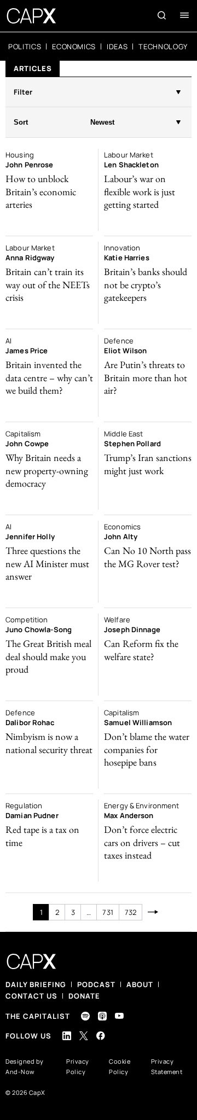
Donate (84, 995)
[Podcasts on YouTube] (119, 1016)
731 (107, 912)
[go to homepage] (31, 16)
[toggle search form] (162, 15)
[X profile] (83, 1035)
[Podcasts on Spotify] (85, 1016)
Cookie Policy (119, 1066)
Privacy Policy (77, 1066)
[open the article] (49, 190)
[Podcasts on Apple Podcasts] (102, 1016)
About (139, 984)
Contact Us (31, 995)
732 (130, 912)
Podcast (96, 984)
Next (153, 912)
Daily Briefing (35, 984)
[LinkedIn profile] (66, 1035)
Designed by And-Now (24, 1066)
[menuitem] (24, 46)
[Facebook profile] (100, 1035)
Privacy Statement (167, 1066)
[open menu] (184, 15)
